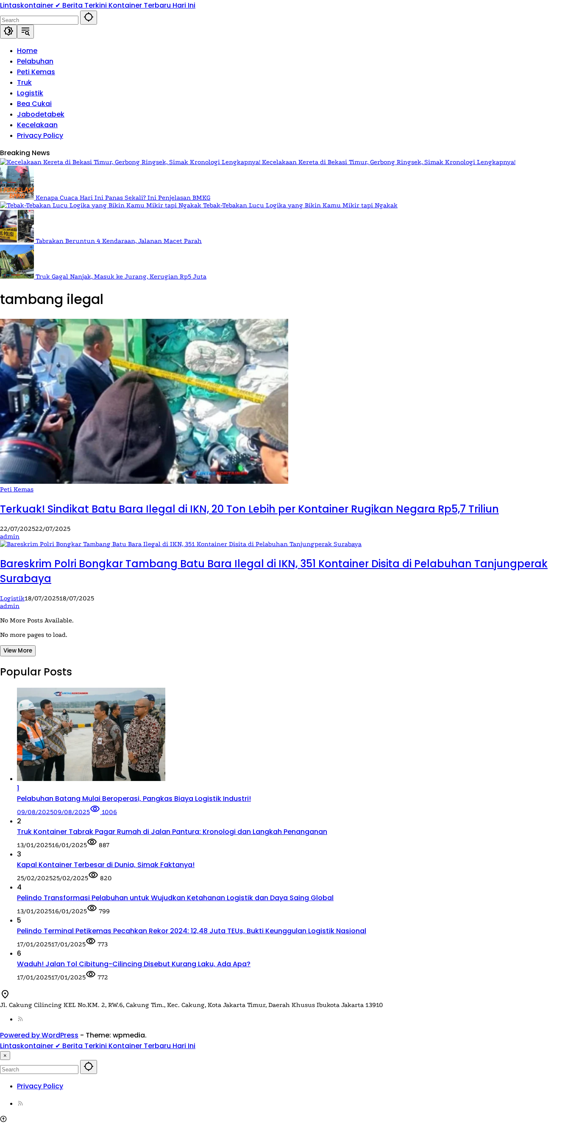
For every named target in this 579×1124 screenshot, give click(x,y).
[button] (88, 18)
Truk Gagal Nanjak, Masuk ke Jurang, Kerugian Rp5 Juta (121, 276)
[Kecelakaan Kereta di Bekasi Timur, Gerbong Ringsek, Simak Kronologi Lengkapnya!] (131, 162)
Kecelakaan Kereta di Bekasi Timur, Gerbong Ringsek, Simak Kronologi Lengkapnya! (388, 162)
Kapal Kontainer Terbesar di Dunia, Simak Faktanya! (106, 865)
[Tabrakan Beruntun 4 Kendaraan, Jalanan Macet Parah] (18, 241)
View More (17, 651)
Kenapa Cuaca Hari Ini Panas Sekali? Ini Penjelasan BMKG (123, 197)
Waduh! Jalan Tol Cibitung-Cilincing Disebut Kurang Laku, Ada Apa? (134, 964)
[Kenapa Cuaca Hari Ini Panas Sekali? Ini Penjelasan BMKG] (18, 197)
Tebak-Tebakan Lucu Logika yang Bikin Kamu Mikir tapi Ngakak (300, 205)
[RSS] (20, 1019)
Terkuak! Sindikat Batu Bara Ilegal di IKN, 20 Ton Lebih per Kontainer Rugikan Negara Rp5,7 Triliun (249, 509)
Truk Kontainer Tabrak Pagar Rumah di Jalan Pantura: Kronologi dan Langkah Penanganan (172, 832)
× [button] (5, 1055)
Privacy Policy (40, 1086)
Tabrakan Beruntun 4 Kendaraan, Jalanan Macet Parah (119, 241)
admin (9, 536)
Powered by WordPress (39, 1035)
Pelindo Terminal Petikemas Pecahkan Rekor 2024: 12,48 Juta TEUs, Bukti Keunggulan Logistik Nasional (191, 931)
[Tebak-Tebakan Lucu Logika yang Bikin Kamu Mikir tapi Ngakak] (101, 205)
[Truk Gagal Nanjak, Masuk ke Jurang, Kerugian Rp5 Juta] (18, 276)
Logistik (12, 598)
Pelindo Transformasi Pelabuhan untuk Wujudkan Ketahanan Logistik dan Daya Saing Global (175, 898)
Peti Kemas (16, 489)
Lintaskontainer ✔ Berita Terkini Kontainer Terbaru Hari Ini (97, 5)
